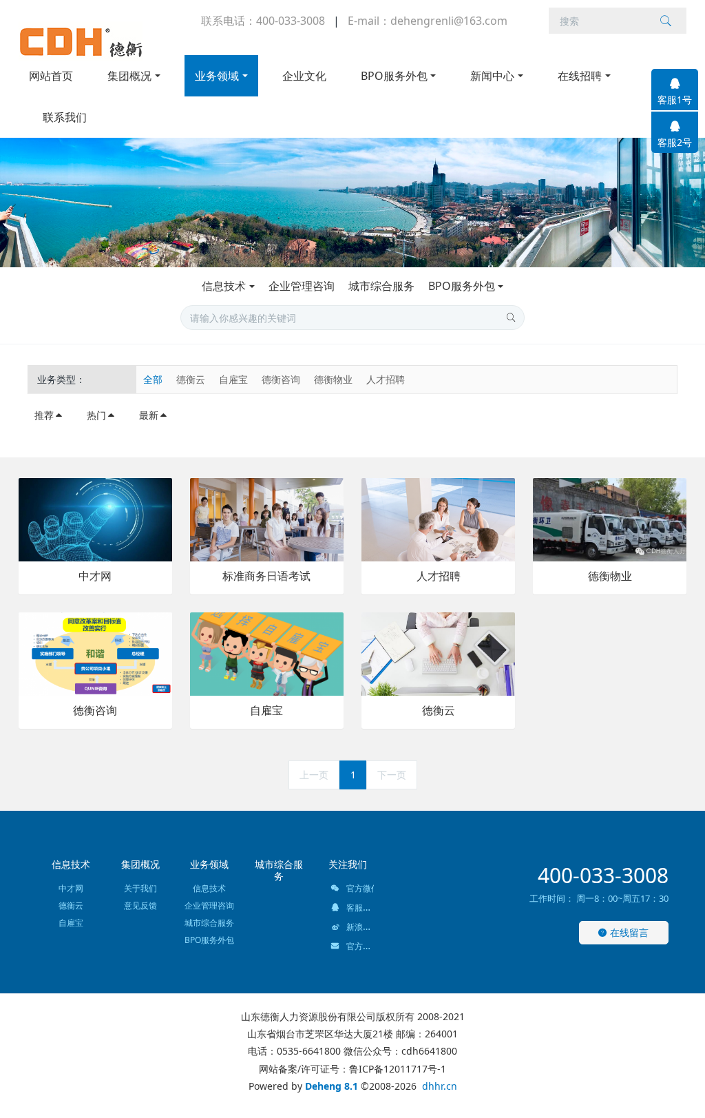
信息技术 (224, 285)
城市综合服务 (381, 285)
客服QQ (359, 907)
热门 (96, 415)
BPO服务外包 (461, 285)
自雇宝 (233, 379)
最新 (148, 415)
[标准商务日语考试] (267, 518)
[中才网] (95, 518)
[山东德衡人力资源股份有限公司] (81, 41)
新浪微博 (361, 927)
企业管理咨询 (302, 285)
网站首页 (51, 75)
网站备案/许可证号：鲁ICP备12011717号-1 (352, 1068)
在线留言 (628, 932)
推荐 (44, 415)
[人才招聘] (438, 518)
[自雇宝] (267, 652)
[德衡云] (438, 652)
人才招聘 (385, 379)
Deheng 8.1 (331, 1086)
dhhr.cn (439, 1086)
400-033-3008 (603, 875)
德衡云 (190, 379)
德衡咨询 (281, 379)
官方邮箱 (361, 946)
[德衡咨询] (95, 652)
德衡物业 (333, 379)
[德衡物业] (609, 518)
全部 (152, 379)
